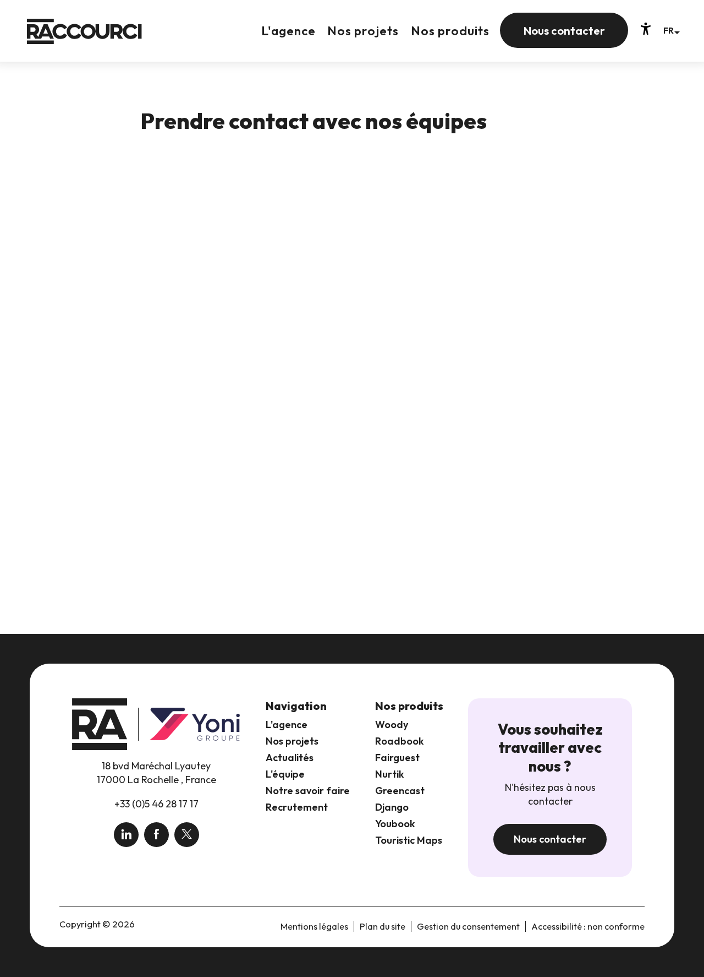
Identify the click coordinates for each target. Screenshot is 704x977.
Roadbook (399, 741)
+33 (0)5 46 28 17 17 (156, 803)
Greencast (400, 790)
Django (392, 807)
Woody (391, 724)
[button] (671, 30)
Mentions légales (314, 926)
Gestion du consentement (468, 926)
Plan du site (382, 926)
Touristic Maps (408, 840)
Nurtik (389, 774)
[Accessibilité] (645, 28)
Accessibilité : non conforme (588, 926)
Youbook (395, 823)
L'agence (286, 724)
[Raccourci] (84, 39)
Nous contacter (550, 839)
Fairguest (397, 757)
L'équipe (285, 774)
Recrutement (297, 807)
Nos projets (292, 741)
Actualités (290, 757)
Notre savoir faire (308, 790)
